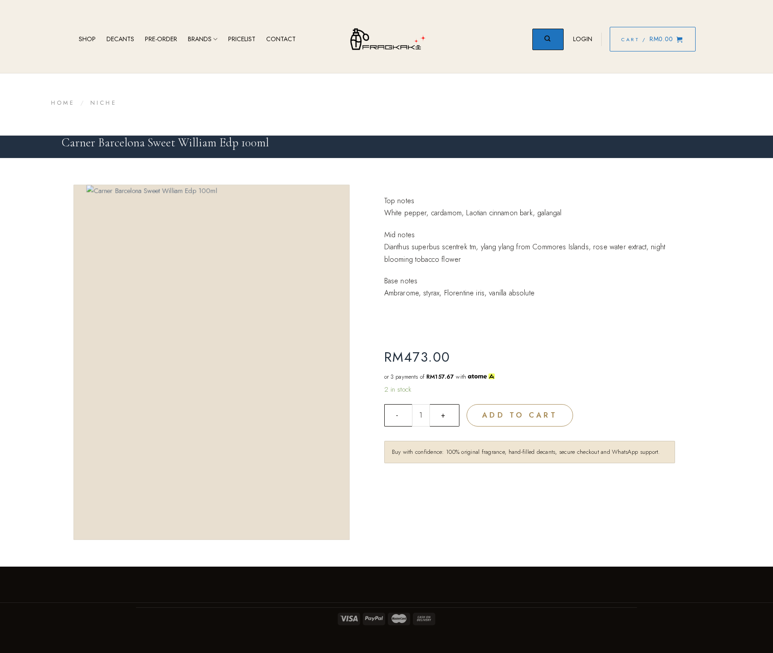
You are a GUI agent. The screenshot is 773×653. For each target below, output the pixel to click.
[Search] (548, 39)
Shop (87, 38)
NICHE (103, 102)
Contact (281, 38)
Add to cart (519, 415)
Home (63, 102)
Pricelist (241, 38)
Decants (120, 38)
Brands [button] (200, 38)
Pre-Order (161, 38)
